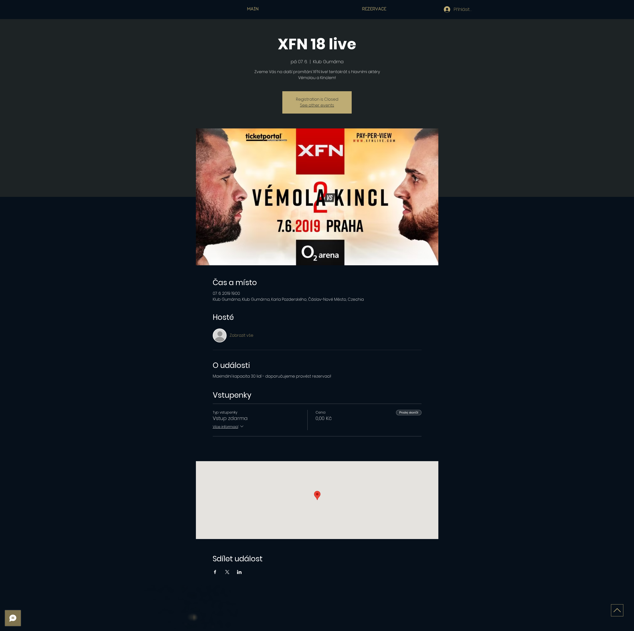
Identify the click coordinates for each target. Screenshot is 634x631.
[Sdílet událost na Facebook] (215, 572)
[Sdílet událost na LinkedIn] (239, 572)
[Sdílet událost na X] (227, 572)
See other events (317, 105)
